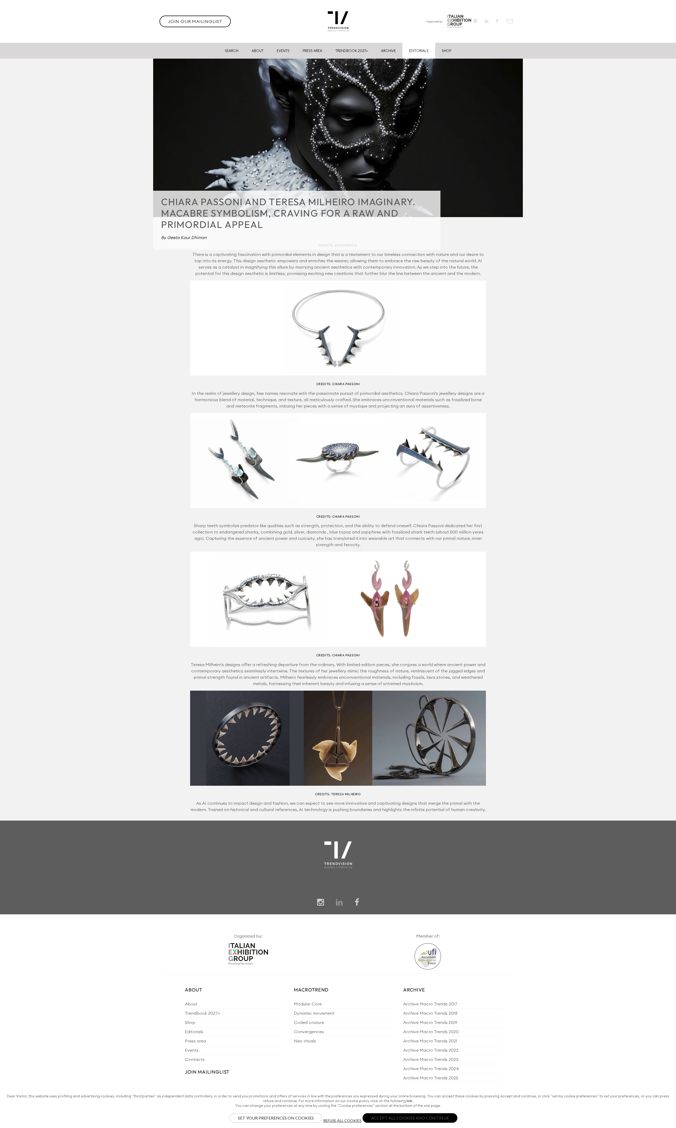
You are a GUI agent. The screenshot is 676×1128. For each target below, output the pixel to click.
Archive (388, 51)
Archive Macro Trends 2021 (430, 1040)
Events (283, 51)
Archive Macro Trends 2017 (430, 1004)
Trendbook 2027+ (351, 51)
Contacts (195, 1059)
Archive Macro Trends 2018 (430, 1013)
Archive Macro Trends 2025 (430, 1077)
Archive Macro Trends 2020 (431, 1031)
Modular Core (308, 1004)
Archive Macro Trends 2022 (430, 1050)
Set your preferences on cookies (276, 1117)
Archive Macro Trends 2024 (431, 1068)
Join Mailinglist (207, 1072)
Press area (195, 1040)
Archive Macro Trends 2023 (430, 1059)
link (409, 1101)
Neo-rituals (305, 1040)
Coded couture (309, 1022)
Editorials (419, 51)
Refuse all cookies (342, 1120)
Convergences (309, 1031)
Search (231, 51)
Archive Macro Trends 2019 (430, 1022)
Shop (446, 51)
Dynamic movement (314, 1013)
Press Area (312, 51)
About (258, 51)
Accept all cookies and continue (410, 1117)
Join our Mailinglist (195, 21)
